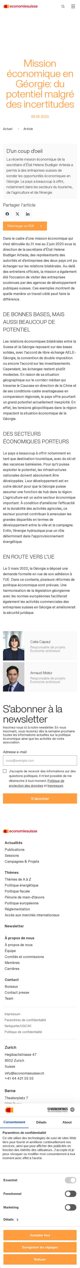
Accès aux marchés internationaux (32, 915)
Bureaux (11, 986)
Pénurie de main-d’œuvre (24, 897)
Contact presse (17, 992)
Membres (12, 962)
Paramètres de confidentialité (25, 1020)
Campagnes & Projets (22, 861)
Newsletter (14, 926)
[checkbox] (4, 771)
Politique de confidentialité (23, 1032)
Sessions (12, 855)
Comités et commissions (24, 956)
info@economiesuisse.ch (24, 1073)
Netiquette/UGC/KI (18, 1026)
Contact (12, 979)
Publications (15, 849)
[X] (17, 214)
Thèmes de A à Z (18, 879)
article (28, 129)
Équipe (10, 950)
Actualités (13, 842)
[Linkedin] (27, 214)
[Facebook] (7, 214)
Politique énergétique (21, 885)
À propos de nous (19, 938)
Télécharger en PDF (20, 226)
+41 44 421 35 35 (19, 1078)
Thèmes (12, 872)
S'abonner (40, 798)
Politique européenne (22, 903)
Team (9, 998)
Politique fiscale (17, 891)
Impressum (55, 785)
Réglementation (17, 909)
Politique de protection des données (36, 783)
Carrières (12, 968)
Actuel (7, 129)
